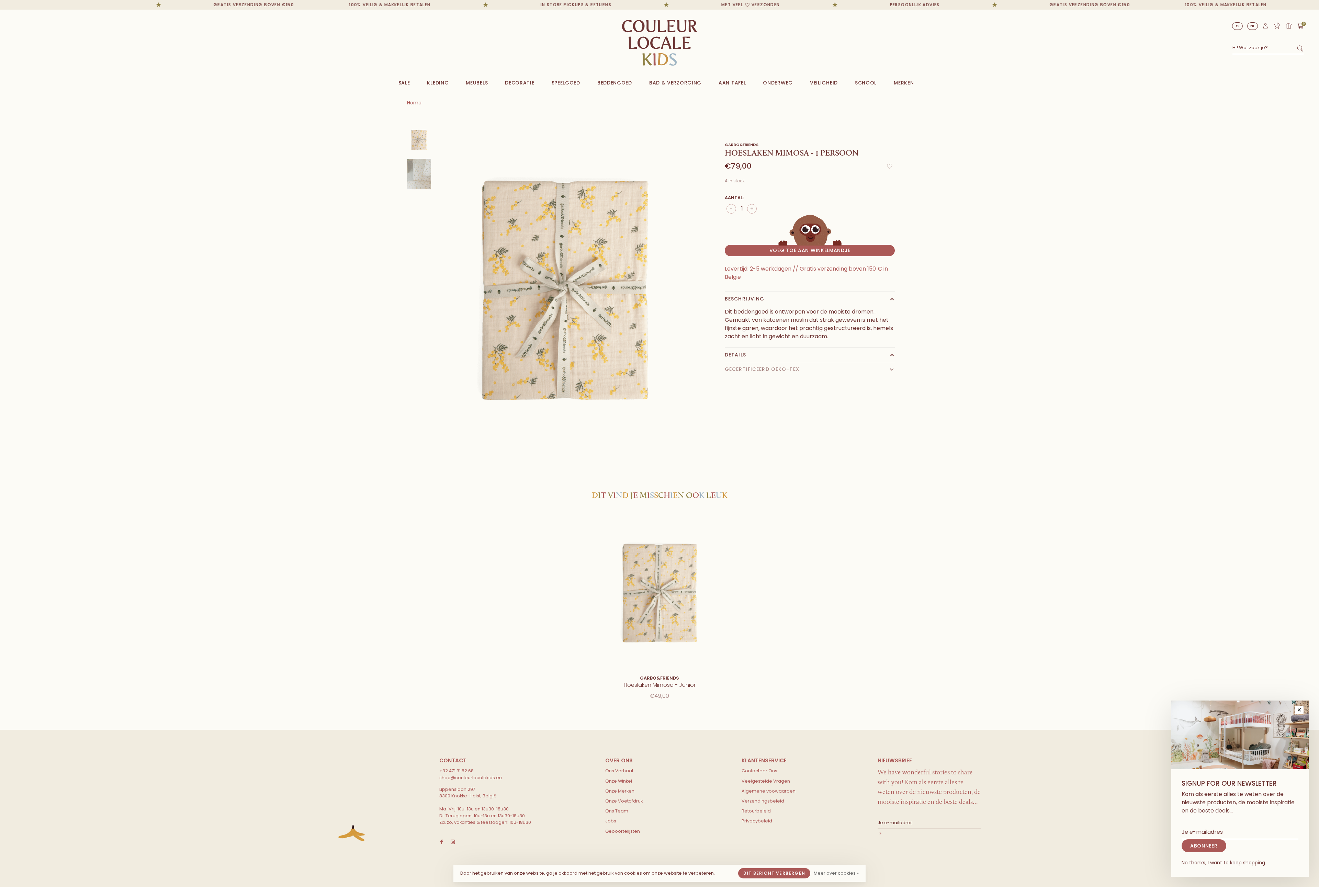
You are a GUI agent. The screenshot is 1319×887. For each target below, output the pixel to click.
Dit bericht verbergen (774, 873)
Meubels (477, 82)
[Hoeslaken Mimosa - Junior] (659, 592)
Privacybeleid (757, 821)
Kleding (438, 82)
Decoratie (519, 82)
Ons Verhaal (619, 771)
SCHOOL (866, 82)
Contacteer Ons (759, 771)
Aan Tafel (732, 82)
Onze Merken (619, 791)
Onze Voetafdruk (624, 801)
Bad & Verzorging (675, 82)
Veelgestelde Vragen (766, 781)
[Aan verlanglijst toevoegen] (889, 168)
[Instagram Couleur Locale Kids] (453, 842)
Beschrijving (744, 298)
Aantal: (734, 198)
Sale (404, 82)
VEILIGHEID (824, 82)
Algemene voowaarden (769, 791)
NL (1252, 26)
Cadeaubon (1288, 25)
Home (414, 102)
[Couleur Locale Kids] (351, 833)
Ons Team (616, 811)
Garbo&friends (741, 144)
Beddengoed (614, 82)
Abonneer (929, 834)
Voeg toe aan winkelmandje (809, 250)
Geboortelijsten (622, 831)
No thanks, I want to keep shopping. (1224, 862)
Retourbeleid (756, 811)
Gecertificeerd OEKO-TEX (762, 369)
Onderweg (778, 82)
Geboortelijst (1276, 25)
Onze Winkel (618, 781)
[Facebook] (441, 842)
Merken (904, 82)
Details (735, 354)
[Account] (1265, 27)
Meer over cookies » (836, 873)
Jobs (610, 821)
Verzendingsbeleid (763, 801)
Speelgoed (566, 82)
